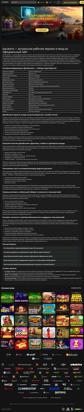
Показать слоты (76, 288)
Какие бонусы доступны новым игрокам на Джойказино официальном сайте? (28, 256)
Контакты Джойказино (56, 397)
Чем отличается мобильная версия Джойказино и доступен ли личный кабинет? (29, 264)
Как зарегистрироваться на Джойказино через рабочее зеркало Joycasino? (27, 252)
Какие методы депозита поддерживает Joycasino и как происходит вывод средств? (30, 260)
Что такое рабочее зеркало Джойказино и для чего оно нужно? (23, 248)
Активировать (42, 30)
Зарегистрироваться (70, 2)
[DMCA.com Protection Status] (79, 409)
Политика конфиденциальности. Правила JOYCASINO (35, 397)
